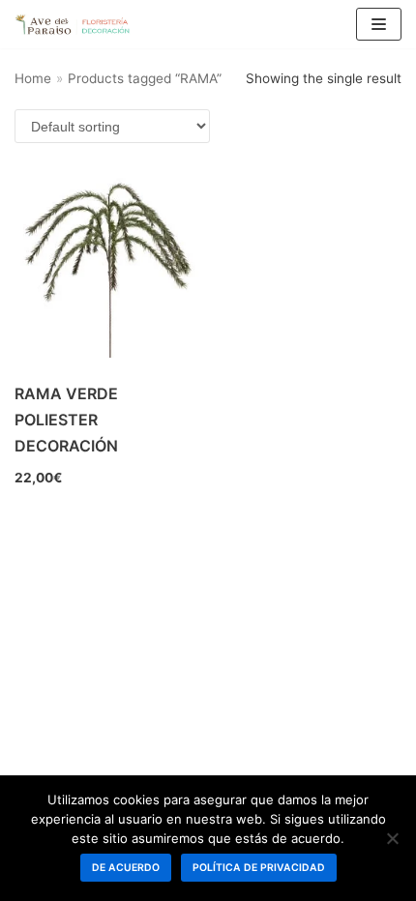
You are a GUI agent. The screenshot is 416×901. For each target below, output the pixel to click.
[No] (391, 838)
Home (33, 78)
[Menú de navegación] (378, 24)
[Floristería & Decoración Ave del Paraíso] (73, 24)
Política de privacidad (259, 867)
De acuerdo (126, 867)
